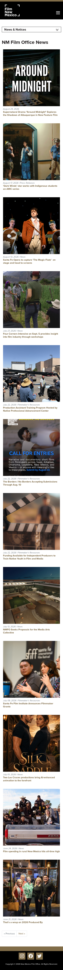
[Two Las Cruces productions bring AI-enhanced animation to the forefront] (31, 743)
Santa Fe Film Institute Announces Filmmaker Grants (28, 705)
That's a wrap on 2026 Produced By (23, 922)
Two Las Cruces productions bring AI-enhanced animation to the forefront (29, 779)
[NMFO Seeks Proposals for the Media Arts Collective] (31, 595)
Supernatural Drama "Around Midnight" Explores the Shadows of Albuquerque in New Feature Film (30, 113)
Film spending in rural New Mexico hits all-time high (31, 851)
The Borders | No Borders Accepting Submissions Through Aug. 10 (30, 483)
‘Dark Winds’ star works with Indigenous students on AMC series (30, 187)
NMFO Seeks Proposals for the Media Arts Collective (26, 631)
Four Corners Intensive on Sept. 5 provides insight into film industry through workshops (30, 335)
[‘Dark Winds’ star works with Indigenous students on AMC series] (31, 151)
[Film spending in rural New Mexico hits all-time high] (31, 817)
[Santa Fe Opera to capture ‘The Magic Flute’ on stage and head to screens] (31, 225)
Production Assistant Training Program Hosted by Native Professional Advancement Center (30, 409)
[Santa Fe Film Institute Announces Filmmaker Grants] (31, 669)
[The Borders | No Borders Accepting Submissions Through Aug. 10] (31, 447)
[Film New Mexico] (16, 10)
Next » (22, 933)
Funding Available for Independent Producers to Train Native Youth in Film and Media (29, 557)
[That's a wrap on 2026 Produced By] (31, 888)
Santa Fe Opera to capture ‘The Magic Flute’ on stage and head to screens (29, 261)
